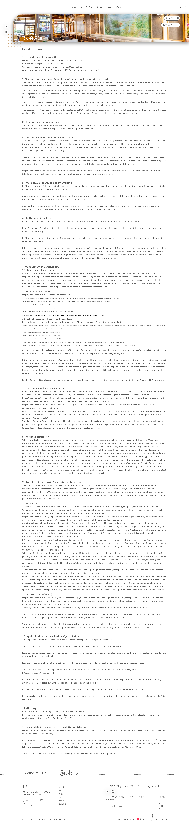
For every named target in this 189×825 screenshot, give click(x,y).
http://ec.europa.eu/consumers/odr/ (38, 673)
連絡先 (118, 7)
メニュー (110, 7)
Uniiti (164, 819)
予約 (80, 7)
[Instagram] (6, 32)
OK (162, 806)
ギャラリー (90, 7)
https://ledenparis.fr (50, 90)
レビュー (100, 7)
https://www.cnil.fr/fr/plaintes (148, 380)
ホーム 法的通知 (30, 34)
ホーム (73, 7)
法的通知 (62, 804)
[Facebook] (6, 26)
